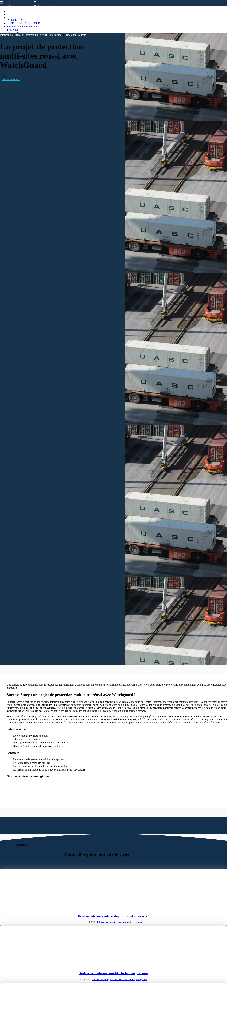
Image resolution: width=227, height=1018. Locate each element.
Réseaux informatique (26, 34)
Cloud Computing (100, 979)
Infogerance (102, 922)
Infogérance (16, 19)
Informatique (6, 34)
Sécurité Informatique (51, 34)
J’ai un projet (17, 33)
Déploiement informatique (122, 979)
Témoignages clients (75, 34)
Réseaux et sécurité (22, 26)
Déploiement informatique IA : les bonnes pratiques (113, 973)
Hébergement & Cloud (23, 23)
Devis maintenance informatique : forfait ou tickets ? (113, 916)
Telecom (13, 29)
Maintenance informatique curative (126, 922)
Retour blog (11, 79)
